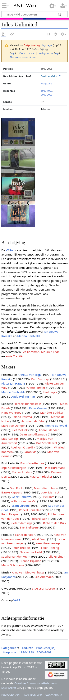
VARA (9, 250)
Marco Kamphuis (45, 488)
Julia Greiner (56, 556)
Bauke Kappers (11, 492)
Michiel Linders (22, 472)
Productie (27, 648)
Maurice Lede (50, 352)
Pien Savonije (40, 379)
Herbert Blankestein (27, 404)
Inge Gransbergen (13, 468)
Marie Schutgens (12, 565)
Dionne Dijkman (30, 561)
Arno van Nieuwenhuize (28, 572)
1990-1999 (46, 90)
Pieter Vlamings (21, 523)
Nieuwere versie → (20, 57)
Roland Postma (22, 417)
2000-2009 (46, 94)
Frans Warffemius (32, 463)
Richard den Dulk (54, 523)
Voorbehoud (53, 695)
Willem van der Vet (23, 501)
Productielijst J (45, 648)
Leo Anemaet (43, 577)
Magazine (46, 83)
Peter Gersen (38, 408)
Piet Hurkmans (55, 468)
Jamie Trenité (14, 356)
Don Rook (16, 488)
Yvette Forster (35, 388)
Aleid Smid (39, 539)
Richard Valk (38, 518)
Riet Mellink (20, 430)
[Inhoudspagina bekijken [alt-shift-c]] (3, 34)
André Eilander (49, 430)
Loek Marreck (50, 492)
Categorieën (9, 648)
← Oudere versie (25, 53)
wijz (13, 53)
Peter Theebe (21, 548)
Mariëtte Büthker (51, 412)
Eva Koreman (30, 352)
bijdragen (47, 45)
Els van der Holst (31, 552)
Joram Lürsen (20, 505)
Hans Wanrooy (11, 412)
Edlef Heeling (50, 548)
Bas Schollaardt (46, 443)
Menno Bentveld (28, 336)
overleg (35, 45)
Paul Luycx (50, 392)
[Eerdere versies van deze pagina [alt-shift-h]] (55, 34)
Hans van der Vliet (33, 421)
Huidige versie (45, 53)
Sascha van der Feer (15, 556)
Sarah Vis (30, 452)
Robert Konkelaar (31, 510)
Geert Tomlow (21, 497)
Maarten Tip (9, 438)
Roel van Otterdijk (23, 447)
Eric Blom (48, 497)
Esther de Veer (25, 535)
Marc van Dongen (13, 425)
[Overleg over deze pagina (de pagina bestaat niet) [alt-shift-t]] (12, 34)
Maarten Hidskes (41, 476)
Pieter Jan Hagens (13, 383)
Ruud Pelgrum (11, 514)
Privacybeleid (10, 695)
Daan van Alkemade (33, 434)
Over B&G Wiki (32, 695)
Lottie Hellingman (23, 396)
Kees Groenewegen (49, 543)
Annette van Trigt (29, 375)
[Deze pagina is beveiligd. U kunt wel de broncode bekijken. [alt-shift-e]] (48, 34)
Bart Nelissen (29, 527)
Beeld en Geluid (49, 76)
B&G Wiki (24, 5)
